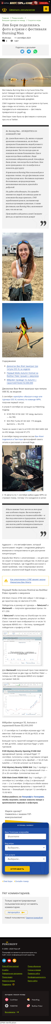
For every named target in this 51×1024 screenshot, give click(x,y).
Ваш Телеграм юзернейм (17, 832)
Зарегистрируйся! (34, 917)
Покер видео (7, 977)
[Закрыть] (49, 1)
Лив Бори (7, 881)
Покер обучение (34, 966)
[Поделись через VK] (16, 51)
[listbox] (25, 848)
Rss (14, 961)
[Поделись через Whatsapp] (35, 51)
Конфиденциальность (37, 977)
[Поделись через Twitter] (22, 51)
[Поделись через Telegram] (29, 51)
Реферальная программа (12, 973)
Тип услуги (10, 854)
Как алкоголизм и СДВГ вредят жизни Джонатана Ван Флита (27, 580)
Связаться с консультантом (22, 9)
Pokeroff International (10, 966)
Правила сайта (34, 973)
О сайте (5, 970)
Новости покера (8, 981)
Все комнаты (10, 1012)
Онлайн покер (21, 881)
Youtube (9, 961)
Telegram (4, 961)
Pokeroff (4, 9)
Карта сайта (32, 981)
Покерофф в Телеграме (33, 796)
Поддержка (6, 984)
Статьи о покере (34, 970)
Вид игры (9, 843)
